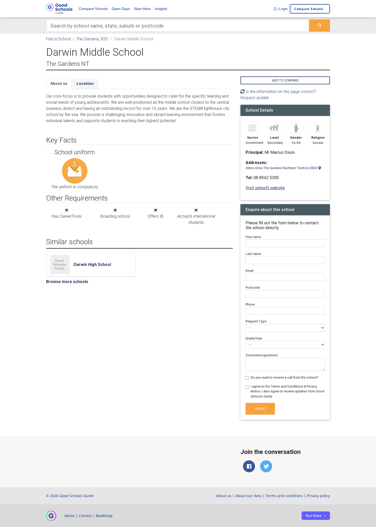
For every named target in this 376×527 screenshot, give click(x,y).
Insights (161, 9)
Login (283, 9)
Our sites (314, 515)
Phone (250, 304)
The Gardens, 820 (92, 38)
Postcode (253, 287)
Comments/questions (262, 355)
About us (58, 83)
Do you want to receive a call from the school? (284, 377)
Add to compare (285, 80)
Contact (85, 515)
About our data (248, 495)
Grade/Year (254, 338)
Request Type (256, 321)
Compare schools (308, 9)
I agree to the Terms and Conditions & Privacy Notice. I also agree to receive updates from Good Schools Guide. (287, 391)
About (69, 515)
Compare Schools (93, 9)
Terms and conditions (284, 495)
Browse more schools (67, 281)
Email (249, 270)
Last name (253, 254)
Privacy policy (318, 495)
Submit (260, 408)
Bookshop (104, 515)
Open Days (121, 9)
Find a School (58, 38)
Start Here (142, 9)
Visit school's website (265, 187)
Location (85, 83)
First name (253, 237)
